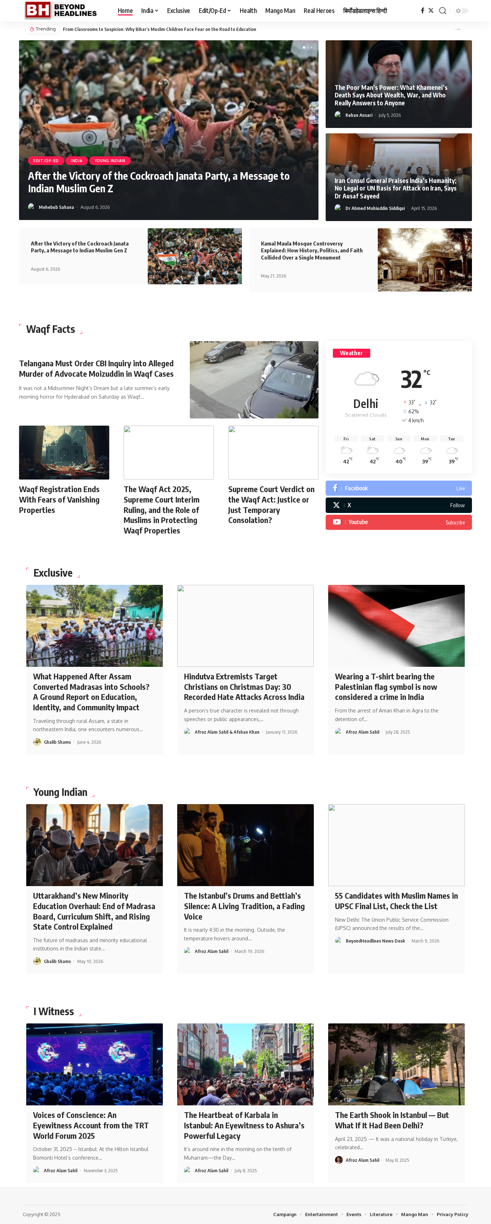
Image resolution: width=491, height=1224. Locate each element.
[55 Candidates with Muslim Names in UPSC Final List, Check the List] (396, 845)
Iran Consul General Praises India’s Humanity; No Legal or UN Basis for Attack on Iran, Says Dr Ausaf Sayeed (395, 188)
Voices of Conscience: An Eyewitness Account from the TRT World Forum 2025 (91, 1125)
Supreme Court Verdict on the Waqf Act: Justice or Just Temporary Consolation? (271, 504)
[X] (399, 505)
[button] (457, 29)
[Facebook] (422, 10)
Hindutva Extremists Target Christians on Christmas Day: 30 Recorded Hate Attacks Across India (244, 686)
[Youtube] (399, 522)
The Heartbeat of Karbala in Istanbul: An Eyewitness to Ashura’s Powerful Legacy (244, 1125)
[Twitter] (431, 10)
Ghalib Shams (52, 207)
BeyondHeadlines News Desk (375, 941)
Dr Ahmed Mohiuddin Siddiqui (375, 208)
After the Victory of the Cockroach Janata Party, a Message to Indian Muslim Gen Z (80, 247)
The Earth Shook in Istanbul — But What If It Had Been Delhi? (392, 1120)
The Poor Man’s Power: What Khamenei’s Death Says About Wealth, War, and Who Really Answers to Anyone (174, 29)
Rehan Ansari (358, 115)
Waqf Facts (50, 329)
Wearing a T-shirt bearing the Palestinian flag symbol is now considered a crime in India (386, 686)
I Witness (53, 1011)
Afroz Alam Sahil (362, 732)
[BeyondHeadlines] (64, 11)
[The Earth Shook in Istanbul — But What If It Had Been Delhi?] (396, 1064)
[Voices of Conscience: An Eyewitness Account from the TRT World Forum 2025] (94, 1064)
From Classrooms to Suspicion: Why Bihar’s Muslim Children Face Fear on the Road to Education (165, 181)
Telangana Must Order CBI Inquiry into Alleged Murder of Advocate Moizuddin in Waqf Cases (96, 368)
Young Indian (106, 161)
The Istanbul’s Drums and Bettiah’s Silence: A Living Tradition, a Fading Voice (244, 905)
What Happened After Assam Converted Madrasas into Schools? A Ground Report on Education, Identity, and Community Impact (91, 691)
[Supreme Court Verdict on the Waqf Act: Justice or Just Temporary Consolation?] (273, 453)
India (73, 161)
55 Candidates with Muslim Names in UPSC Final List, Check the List (396, 900)
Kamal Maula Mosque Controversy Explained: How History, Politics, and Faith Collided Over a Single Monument (312, 250)
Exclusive (44, 161)
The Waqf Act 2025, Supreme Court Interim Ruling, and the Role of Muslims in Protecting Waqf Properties (161, 509)
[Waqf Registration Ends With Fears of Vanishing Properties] (64, 453)
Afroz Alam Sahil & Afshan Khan (227, 732)
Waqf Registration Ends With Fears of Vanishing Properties (59, 499)
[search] (442, 11)
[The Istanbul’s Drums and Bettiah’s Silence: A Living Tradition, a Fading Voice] (245, 845)
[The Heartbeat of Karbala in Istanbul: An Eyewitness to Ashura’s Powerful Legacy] (245, 1064)
